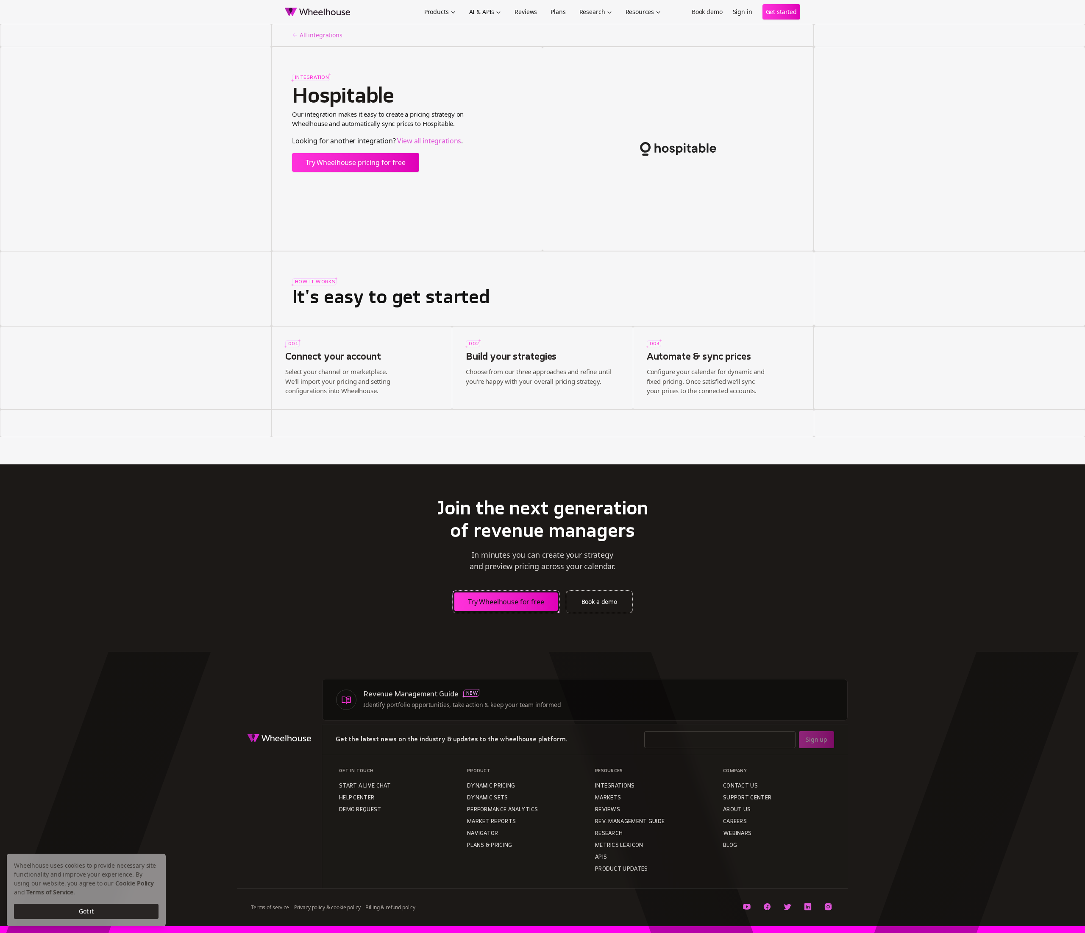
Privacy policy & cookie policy (327, 907)
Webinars (737, 833)
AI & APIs (482, 12)
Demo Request (360, 810)
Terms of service (270, 907)
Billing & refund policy (390, 907)
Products (436, 12)
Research (592, 12)
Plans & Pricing (489, 845)
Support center (747, 798)
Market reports (491, 821)
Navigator (482, 833)
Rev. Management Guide (630, 821)
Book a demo (599, 602)
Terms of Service (49, 892)
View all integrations (429, 140)
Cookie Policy (134, 883)
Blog (730, 845)
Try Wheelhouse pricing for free (356, 162)
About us (737, 810)
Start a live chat (365, 786)
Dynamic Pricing (491, 786)
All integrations (321, 35)
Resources (640, 12)
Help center (356, 798)
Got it (86, 911)
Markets (608, 798)
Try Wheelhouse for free (506, 601)
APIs (601, 857)
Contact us (740, 786)
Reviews (526, 12)
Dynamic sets (487, 798)
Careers (735, 821)
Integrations (615, 786)
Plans (558, 12)
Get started (781, 12)
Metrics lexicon (619, 845)
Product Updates (621, 869)
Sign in (742, 12)
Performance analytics (502, 810)
